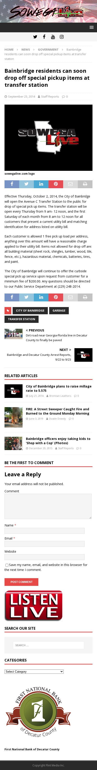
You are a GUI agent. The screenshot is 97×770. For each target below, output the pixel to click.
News (25, 49)
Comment (12, 491)
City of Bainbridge (30, 310)
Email (9, 538)
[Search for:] (48, 645)
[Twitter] (35, 36)
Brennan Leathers (60, 395)
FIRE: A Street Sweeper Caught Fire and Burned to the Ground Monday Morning (57, 411)
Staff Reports (50, 96)
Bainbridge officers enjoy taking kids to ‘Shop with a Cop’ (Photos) (58, 441)
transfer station (21, 319)
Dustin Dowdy (57, 418)
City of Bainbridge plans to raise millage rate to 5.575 (59, 388)
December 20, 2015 (40, 448)
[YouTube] (53, 36)
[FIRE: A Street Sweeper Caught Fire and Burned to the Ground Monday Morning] (14, 417)
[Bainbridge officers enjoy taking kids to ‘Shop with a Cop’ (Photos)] (14, 443)
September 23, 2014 (21, 96)
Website (10, 551)
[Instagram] (62, 36)
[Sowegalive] (48, 20)
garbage (59, 310)
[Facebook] (44, 36)
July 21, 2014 (36, 395)
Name (9, 525)
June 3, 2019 (36, 418)
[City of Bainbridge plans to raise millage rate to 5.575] (14, 391)
